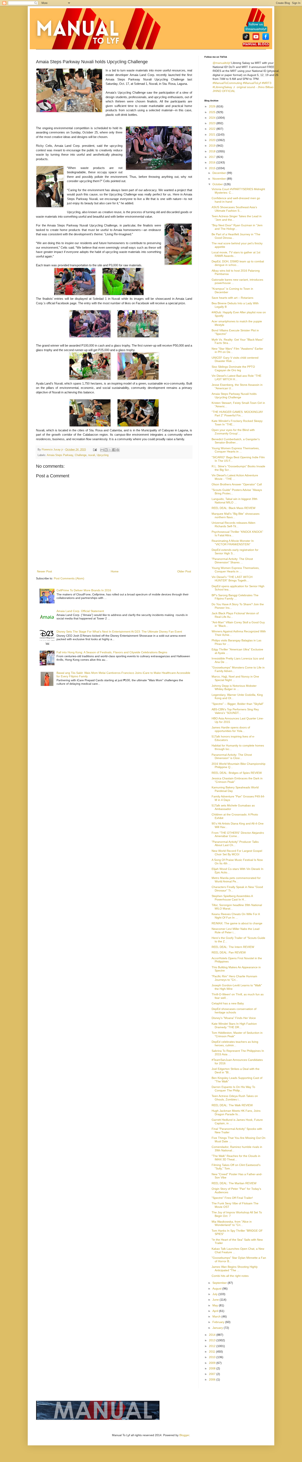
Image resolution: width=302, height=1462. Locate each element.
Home (115, 571)
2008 (212, 1368)
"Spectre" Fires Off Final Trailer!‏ (232, 1197)
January (218, 1327)
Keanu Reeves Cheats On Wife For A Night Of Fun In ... (236, 915)
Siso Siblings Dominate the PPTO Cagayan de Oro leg (233, 368)
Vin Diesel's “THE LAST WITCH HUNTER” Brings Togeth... (232, 578)
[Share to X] (110, 450)
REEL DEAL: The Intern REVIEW (233, 947)
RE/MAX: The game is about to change (237, 923)
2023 (212, 123)
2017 (212, 156)
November (219, 178)
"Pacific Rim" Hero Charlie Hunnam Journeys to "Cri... (234, 978)
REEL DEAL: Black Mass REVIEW (233, 508)
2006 (212, 1379)
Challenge (80, 455)
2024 (212, 117)
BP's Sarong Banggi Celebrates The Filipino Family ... (235, 597)
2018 (212, 151)
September (220, 1282)
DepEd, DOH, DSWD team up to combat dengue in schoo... (238, 263)
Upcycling (102, 455)
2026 (212, 106)
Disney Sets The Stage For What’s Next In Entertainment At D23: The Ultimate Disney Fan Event (119, 631)
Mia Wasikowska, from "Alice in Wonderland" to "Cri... (232, 1223)
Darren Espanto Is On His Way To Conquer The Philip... (233, 1088)
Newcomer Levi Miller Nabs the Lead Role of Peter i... (235, 930)
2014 (212, 1334)
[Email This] (102, 450)
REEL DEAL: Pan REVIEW (229, 952)
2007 (212, 1374)
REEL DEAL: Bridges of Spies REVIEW (237, 772)
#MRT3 (266, 83)
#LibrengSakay (222, 87)
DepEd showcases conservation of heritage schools (234, 1010)
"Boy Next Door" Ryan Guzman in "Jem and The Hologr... (237, 227)
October (218, 184)
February (218, 1322)
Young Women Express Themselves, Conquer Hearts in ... (235, 450)
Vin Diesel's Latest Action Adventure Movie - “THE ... (235, 477)
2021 (212, 134)
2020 (212, 140)
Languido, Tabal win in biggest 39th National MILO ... (234, 500)
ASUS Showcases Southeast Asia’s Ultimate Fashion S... (234, 209)
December (219, 173)
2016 (212, 162)
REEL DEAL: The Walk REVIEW (232, 1105)
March (216, 1316)
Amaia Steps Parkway (60, 455)
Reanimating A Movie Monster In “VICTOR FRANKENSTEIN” (233, 542)
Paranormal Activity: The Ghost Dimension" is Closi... (232, 756)
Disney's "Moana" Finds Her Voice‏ (234, 1018)
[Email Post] (95, 449)
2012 (212, 1346)
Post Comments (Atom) (69, 578)
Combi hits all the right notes (230, 1275)
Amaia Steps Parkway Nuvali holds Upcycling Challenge (234, 395)
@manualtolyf (222, 62)
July (215, 1294)
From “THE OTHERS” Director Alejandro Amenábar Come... (238, 834)
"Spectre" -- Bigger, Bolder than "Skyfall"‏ (238, 703)
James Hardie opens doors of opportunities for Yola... (231, 729)
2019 (212, 145)
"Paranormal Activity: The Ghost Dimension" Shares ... (232, 560)
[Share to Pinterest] (118, 450)
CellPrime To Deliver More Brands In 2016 (83, 590)
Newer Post (44, 571)
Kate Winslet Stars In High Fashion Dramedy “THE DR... (234, 1025)
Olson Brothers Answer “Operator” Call (237, 484)
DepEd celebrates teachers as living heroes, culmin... (235, 1043)
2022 (212, 128)
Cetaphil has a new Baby (228, 1003)
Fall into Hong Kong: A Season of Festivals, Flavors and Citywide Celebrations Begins (111, 652)
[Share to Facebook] (114, 450)
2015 (212, 168)
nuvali (91, 455)
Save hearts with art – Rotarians (232, 297)
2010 (212, 1357)
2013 (212, 1340)
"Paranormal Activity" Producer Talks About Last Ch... (235, 843)
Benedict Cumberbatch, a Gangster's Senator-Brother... (236, 441)
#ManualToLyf (252, 83)
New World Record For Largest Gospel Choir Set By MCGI (237, 852)
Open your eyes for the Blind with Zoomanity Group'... (233, 431)
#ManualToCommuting (227, 83)
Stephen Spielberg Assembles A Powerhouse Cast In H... (232, 897)
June (216, 1299)
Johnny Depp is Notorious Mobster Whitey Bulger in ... (234, 687)
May (215, 1305)
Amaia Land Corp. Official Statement (80, 611)
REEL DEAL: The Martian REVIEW (234, 1183)
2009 (212, 1362)
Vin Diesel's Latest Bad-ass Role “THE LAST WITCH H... (236, 377)
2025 (212, 112)
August (217, 1288)
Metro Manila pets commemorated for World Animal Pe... (236, 879)
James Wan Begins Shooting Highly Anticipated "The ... (235, 1268)
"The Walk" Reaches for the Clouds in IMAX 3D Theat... (236, 1157)
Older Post (184, 571)
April (215, 1311)
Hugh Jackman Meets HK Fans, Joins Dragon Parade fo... (236, 1112)
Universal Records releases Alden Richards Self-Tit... (233, 524)
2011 (212, 1351)
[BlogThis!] (106, 450)
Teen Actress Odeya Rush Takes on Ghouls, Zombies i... (235, 1097)
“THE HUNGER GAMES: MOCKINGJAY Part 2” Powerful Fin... (237, 413)
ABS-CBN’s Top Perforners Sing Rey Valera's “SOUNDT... (235, 711)
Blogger (184, 1435)
